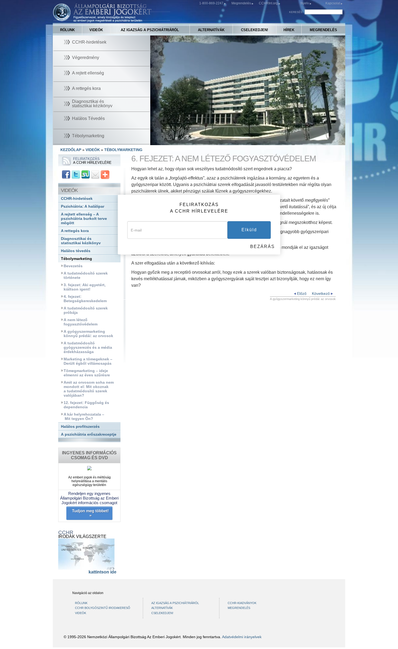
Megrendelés (241, 3)
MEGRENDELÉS (323, 30)
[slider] (247, 141)
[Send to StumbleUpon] (85, 174)
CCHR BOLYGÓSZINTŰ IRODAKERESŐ (102, 607)
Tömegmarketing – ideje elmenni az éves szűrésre (87, 373)
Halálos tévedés (75, 251)
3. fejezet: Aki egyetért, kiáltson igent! (85, 287)
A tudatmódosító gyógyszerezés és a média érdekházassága (88, 347)
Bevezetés (73, 266)
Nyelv (305, 3)
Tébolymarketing (76, 259)
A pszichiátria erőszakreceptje (88, 434)
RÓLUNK (67, 30)
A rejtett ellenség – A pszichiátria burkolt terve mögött (84, 218)
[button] (166, 141)
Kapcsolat (333, 3)
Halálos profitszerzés (80, 427)
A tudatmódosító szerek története (86, 275)
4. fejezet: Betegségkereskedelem (85, 299)
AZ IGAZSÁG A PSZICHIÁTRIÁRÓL (150, 30)
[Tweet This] (75, 174)
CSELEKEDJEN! (254, 30)
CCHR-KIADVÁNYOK (242, 603)
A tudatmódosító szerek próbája (86, 310)
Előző (301, 293)
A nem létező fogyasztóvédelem (80, 322)
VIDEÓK (96, 30)
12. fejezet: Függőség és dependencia (86, 405)
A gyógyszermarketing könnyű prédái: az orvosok (88, 334)
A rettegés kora (75, 231)
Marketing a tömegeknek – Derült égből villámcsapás (88, 361)
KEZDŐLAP (70, 150)
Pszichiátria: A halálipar (82, 206)
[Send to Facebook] (66, 174)
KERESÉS (295, 12)
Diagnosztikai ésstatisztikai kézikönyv (81, 241)
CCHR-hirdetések (77, 199)
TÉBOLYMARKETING (123, 150)
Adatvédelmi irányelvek (242, 637)
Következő (321, 293)
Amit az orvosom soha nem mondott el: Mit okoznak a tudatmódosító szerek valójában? (89, 388)
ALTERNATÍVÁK (211, 30)
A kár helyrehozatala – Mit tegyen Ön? (84, 416)
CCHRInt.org (269, 3)
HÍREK (288, 30)
